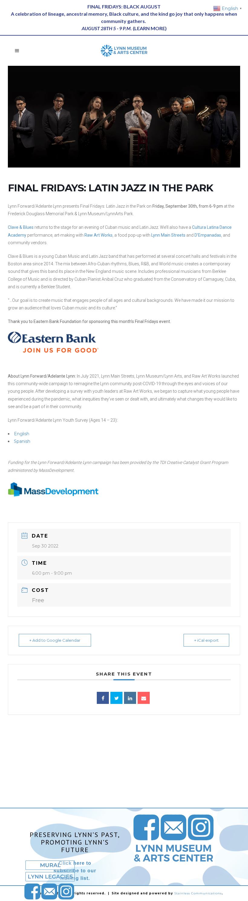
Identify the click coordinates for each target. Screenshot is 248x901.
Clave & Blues (21, 227)
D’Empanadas (207, 235)
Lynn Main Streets (168, 235)
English (21, 433)
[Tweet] (116, 698)
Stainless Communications (198, 893)
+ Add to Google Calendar (54, 640)
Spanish (22, 441)
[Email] (144, 698)
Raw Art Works (98, 235)
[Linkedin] (130, 698)
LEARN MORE (149, 28)
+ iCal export (206, 640)
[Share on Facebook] (103, 698)
